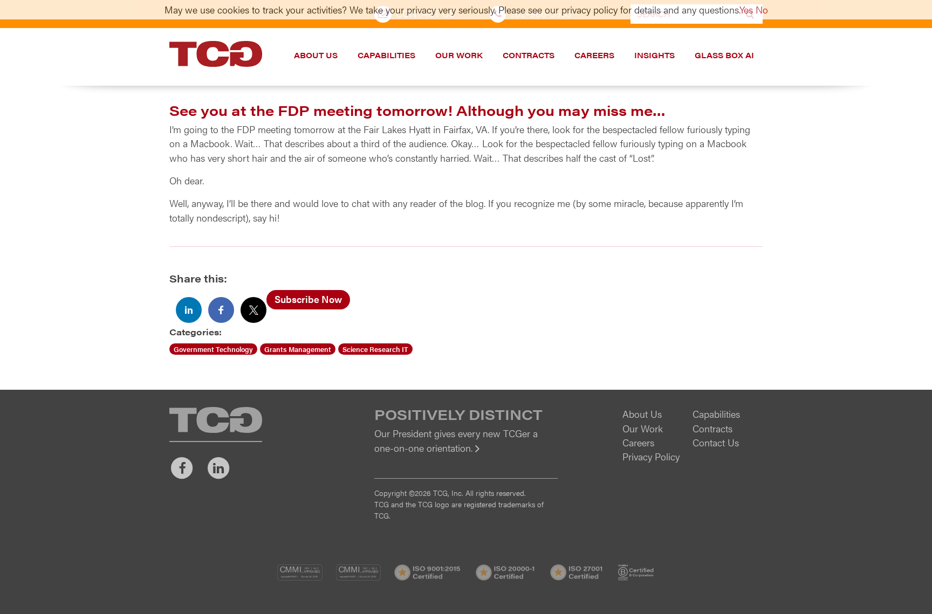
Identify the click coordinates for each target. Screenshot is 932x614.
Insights (654, 55)
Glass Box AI (724, 55)
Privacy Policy (651, 456)
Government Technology (213, 349)
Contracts (528, 55)
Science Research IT (375, 349)
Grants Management (297, 349)
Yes (746, 9)
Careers (594, 55)
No (762, 9)
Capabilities (386, 55)
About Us (316, 55)
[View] (466, 455)
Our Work (459, 55)
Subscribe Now (308, 299)
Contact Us (716, 442)
